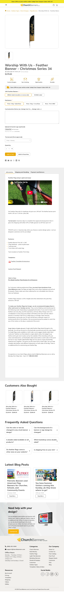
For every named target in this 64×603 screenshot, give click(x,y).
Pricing (7, 575)
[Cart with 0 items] (57, 5)
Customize (33, 562)
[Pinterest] (19, 160)
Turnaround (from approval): (13, 137)
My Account (8, 573)
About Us (51, 549)
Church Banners (34, 549)
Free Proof (52, 556)
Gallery (7, 584)
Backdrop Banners (35, 558)
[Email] (8, 160)
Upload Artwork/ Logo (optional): (15, 127)
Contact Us (13, 531)
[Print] (11, 160)
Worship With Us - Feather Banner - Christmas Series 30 (12, 408)
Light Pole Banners (35, 556)
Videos (7, 582)
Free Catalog (52, 554)
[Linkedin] (16, 160)
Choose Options (14, 399)
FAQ (50, 562)
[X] (14, 160)
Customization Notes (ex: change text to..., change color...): (23, 109)
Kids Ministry (33, 551)
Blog (50, 564)
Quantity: (8, 145)
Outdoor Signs (34, 564)
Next (57, 400)
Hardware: (8, 100)
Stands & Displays (35, 560)
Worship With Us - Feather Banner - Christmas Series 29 (30, 408)
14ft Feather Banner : (12, 91)
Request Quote (53, 558)
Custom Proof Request (14, 269)
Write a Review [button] (24, 71)
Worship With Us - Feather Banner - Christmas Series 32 (48, 408)
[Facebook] (6, 160)
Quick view (14, 395)
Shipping (7, 579)
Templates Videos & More (37, 567)
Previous (6, 400)
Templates (8, 577)
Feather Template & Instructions (20, 261)
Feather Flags (33, 554)
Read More (12, 496)
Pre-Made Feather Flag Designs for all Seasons (22, 280)
